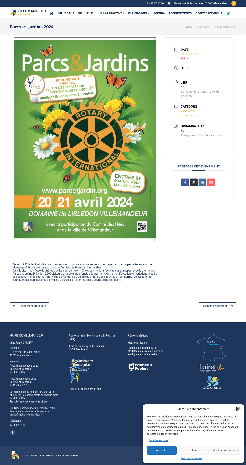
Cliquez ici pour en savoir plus (85, 389)
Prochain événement (214, 305)
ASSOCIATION (188, 111)
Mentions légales (137, 342)
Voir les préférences (225, 450)
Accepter (161, 450)
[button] (238, 409)
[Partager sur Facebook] (185, 182)
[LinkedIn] (202, 182)
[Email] (211, 182)
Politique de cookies (191, 458)
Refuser (194, 450)
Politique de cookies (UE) (142, 348)
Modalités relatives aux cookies (145, 351)
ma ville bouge (189, 115)
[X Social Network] (194, 182)
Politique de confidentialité (143, 354)
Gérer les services (158, 440)
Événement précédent (32, 305)
